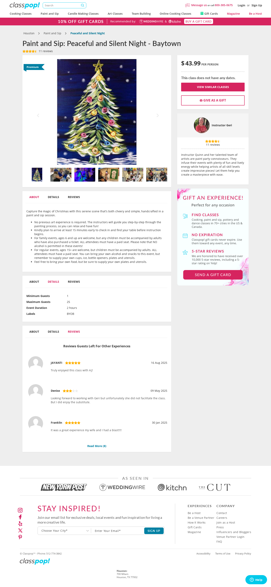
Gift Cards (211, 13)
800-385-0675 (224, 5)
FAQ (219, 541)
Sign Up (257, 5)
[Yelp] (20, 523)
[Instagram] (20, 510)
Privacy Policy (243, 553)
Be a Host (255, 13)
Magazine (233, 13)
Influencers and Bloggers (233, 532)
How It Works (197, 522)
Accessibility (203, 553)
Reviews (74, 197)
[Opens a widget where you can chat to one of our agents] (256, 580)
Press (220, 527)
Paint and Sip (50, 13)
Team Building (141, 13)
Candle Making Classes (83, 13)
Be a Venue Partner (201, 518)
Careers (221, 518)
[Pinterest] (20, 537)
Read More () (96, 446)
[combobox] (64, 531)
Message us (199, 5)
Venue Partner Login (230, 537)
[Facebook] (20, 517)
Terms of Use (222, 553)
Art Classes (115, 13)
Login (241, 5)
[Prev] (37, 112)
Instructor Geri (222, 125)
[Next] (156, 112)
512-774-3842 (54, 553)
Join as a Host (225, 522)
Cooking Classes (21, 13)
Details (53, 197)
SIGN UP (154, 531)
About (34, 197)
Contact (221, 513)
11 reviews (45, 51)
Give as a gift (214, 100)
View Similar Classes (213, 87)
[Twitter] (20, 530)
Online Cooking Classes (175, 13)
